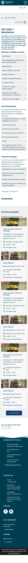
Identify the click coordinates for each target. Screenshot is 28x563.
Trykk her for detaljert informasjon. (12, 551)
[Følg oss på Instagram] (11, 511)
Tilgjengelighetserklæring (13, 465)
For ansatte (8, 542)
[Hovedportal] (7, 3)
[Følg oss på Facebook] (6, 511)
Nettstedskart (9, 529)
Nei (9, 427)
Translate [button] (9, 539)
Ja (4, 427)
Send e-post (12, 482)
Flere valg (19, 22)
